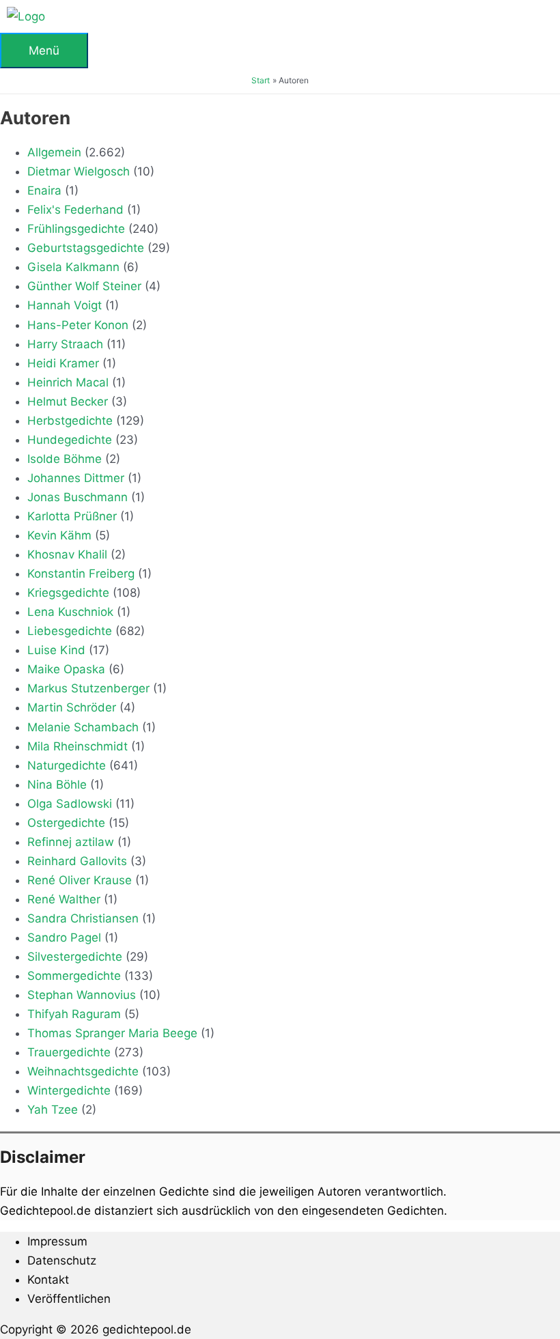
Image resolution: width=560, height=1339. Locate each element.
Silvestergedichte (74, 956)
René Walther (63, 899)
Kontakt (48, 1279)
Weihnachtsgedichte (83, 1071)
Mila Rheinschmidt (77, 746)
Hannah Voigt (64, 305)
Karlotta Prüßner (72, 516)
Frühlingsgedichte (76, 229)
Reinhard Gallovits (77, 861)
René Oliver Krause (79, 880)
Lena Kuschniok (70, 612)
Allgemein (54, 152)
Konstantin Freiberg (81, 573)
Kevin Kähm (59, 535)
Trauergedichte (69, 1052)
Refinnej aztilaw (70, 842)
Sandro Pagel (64, 937)
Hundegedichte (69, 440)
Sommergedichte (74, 976)
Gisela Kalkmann (73, 267)
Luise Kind (56, 650)
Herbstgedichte (70, 420)
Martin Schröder (71, 707)
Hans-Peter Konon (77, 325)
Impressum (57, 1241)
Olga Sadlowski (69, 804)
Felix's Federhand (75, 209)
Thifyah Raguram (74, 1014)
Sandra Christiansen (83, 918)
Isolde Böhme (64, 459)
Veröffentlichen (69, 1299)
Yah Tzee (52, 1109)
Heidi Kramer (63, 363)
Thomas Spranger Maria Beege (112, 1033)
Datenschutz (61, 1260)
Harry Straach (65, 344)
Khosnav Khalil (67, 554)
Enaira (44, 190)
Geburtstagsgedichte (85, 248)
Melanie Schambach (83, 727)
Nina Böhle (57, 784)
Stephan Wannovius (81, 995)
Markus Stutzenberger (88, 688)
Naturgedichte (66, 765)
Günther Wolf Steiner (84, 286)
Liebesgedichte (69, 631)
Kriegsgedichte (68, 593)
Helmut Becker (67, 401)
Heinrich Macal (68, 382)
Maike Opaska (66, 669)
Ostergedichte (66, 823)
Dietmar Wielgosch (78, 171)
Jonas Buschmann (77, 497)
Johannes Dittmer (75, 478)
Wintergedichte (69, 1090)
